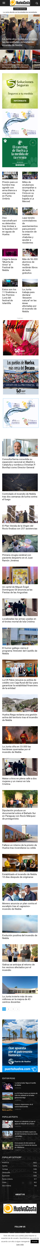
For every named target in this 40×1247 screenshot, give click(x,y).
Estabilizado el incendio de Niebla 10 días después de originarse (19, 875)
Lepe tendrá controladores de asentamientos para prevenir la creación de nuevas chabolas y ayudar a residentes (30, 230)
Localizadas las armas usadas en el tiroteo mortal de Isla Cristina (19, 620)
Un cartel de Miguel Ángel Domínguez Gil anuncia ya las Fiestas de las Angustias (17, 590)
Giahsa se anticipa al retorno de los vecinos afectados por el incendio (18, 967)
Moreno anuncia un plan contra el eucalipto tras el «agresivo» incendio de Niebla (19, 906)
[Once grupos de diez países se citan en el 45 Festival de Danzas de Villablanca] (7, 1145)
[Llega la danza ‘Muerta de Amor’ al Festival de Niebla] (10, 252)
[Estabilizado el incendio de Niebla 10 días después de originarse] (20, 863)
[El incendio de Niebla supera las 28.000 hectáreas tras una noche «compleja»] (7, 1134)
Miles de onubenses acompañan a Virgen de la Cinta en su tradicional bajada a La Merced (29, 192)
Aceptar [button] (34, 1241)
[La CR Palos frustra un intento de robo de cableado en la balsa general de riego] (7, 1096)
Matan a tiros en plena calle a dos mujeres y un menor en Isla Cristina (19, 781)
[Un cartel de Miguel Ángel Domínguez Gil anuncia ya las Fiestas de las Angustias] (20, 575)
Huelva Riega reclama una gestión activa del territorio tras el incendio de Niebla (20, 717)
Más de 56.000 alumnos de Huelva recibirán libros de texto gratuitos (30, 266)
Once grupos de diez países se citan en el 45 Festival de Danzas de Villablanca (26, 1145)
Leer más (20, 1244)
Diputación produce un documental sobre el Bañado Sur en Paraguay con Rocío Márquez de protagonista (19, 814)
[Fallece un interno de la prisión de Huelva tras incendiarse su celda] (20, 833)
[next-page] (18, 1009)
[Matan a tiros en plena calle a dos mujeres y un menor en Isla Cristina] (20, 767)
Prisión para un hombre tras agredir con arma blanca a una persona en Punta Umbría (10, 190)
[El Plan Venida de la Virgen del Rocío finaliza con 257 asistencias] (20, 514)
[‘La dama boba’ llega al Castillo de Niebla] (7, 1085)
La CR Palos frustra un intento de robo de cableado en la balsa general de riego (26, 1095)
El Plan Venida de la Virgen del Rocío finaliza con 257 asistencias (19, 527)
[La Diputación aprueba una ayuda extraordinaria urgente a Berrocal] (16, 60)
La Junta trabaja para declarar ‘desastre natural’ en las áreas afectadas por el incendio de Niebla (29, 300)
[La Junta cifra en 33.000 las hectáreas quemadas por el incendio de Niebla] (20, 735)
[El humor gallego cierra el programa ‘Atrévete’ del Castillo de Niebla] (20, 636)
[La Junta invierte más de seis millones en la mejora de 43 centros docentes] (20, 985)
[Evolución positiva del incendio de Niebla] (20, 924)
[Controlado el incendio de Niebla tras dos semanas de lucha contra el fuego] (20, 482)
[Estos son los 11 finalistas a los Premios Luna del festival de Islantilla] (10, 283)
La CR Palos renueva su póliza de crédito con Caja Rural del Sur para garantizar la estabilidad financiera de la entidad (20, 684)
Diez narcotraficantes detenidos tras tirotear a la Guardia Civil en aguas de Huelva (9, 226)
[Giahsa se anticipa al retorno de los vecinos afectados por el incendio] (20, 953)
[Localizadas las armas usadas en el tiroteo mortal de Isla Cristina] (20, 607)
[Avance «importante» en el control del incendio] (7, 1107)
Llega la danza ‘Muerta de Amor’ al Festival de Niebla (9, 265)
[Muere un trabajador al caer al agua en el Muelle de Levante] (7, 1124)
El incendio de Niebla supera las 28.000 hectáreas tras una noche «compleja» (26, 1134)
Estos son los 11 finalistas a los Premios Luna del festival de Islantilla (9, 296)
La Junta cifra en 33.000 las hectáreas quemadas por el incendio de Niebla (16, 749)
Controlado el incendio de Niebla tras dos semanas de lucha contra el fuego (19, 497)
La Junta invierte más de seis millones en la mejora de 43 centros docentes (17, 999)
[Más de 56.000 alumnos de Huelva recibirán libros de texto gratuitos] (30, 252)
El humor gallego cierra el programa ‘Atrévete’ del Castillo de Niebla (19, 651)
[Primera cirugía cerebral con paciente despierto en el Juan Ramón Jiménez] (20, 543)
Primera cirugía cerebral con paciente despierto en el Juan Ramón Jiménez (17, 558)
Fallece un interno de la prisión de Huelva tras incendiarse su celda (19, 846)
